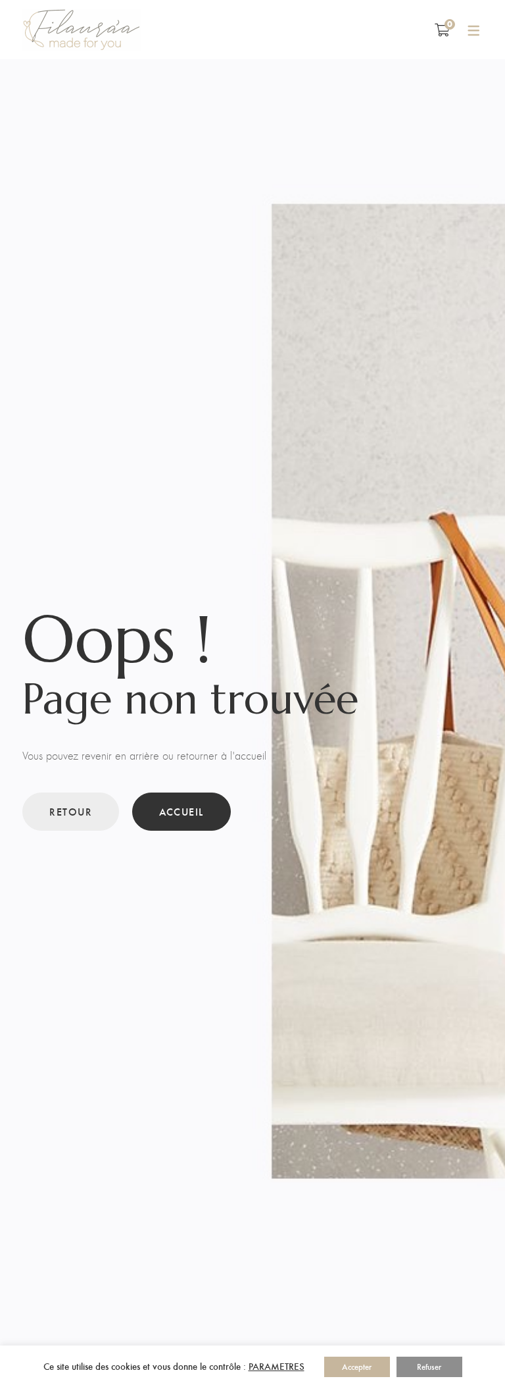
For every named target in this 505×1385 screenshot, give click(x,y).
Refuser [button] (429, 1366)
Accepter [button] (357, 1366)
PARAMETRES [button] (276, 1365)
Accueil (181, 811)
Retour (70, 811)
